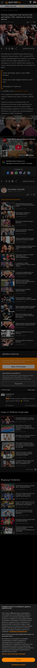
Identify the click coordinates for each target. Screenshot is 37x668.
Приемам (18, 660)
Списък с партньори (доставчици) (13, 654)
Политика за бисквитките (18, 631)
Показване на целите (18, 664)
